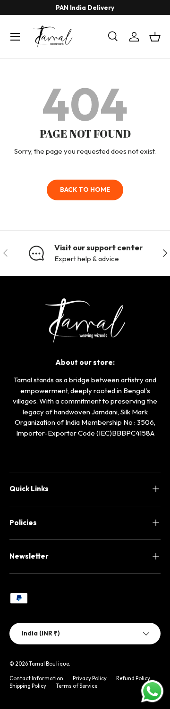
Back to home (85, 189)
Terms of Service (76, 686)
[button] (154, 36)
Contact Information (36, 678)
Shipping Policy (27, 686)
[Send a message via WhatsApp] (152, 691)
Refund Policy (133, 678)
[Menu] (15, 36)
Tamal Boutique (49, 663)
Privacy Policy (90, 678)
